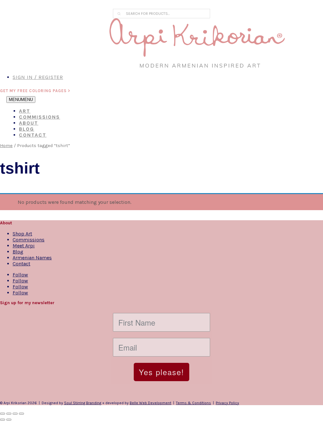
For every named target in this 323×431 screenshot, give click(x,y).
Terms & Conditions (193, 403)
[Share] (15, 414)
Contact (32, 135)
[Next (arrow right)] (8, 420)
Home (6, 145)
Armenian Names (32, 258)
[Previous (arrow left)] (2, 420)
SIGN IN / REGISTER (38, 77)
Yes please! (161, 371)
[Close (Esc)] (21, 414)
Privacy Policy (227, 403)
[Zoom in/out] (2, 414)
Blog (26, 129)
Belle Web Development (150, 403)
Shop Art (22, 234)
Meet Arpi (24, 246)
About (28, 123)
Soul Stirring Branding (82, 403)
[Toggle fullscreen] (8, 414)
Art (24, 111)
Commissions (39, 117)
